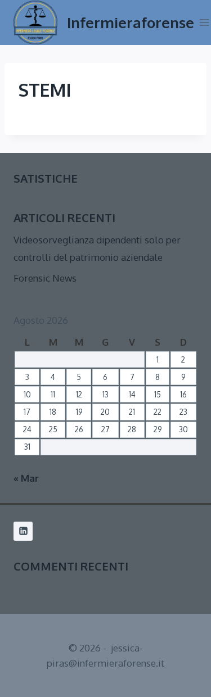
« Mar (26, 478)
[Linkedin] (23, 531)
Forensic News (45, 278)
